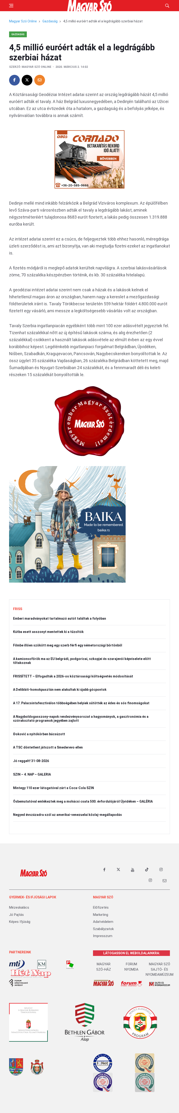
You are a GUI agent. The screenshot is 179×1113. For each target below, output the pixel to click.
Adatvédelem (103, 922)
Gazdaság (50, 21)
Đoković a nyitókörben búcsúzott (39, 734)
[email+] (164, 880)
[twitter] (118, 869)
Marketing (100, 915)
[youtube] (132, 869)
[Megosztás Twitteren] (27, 80)
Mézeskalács (19, 907)
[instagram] (161, 869)
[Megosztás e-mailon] (39, 80)
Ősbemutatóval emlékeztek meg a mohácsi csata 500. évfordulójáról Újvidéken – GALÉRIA (83, 801)
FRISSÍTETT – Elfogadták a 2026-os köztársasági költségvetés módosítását (73, 676)
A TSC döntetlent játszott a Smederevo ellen (48, 747)
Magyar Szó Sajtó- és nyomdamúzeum (159, 969)
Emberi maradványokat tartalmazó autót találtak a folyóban (59, 618)
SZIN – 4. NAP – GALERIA (32, 774)
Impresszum (102, 936)
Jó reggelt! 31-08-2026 (31, 761)
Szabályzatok (103, 929)
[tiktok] (146, 869)
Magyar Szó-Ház (103, 967)
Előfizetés (101, 907)
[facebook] (104, 869)
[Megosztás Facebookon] (14, 80)
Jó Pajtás (16, 915)
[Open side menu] (11, 5)
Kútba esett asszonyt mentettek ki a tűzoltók (48, 632)
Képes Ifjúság (19, 922)
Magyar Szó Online (23, 21)
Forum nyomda (131, 967)
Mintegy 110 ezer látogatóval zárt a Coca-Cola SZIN (53, 788)
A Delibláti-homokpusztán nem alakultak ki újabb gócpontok (60, 689)
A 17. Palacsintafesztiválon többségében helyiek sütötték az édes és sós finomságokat (81, 703)
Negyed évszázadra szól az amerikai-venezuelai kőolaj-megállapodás (67, 815)
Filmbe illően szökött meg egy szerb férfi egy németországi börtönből (67, 645)
